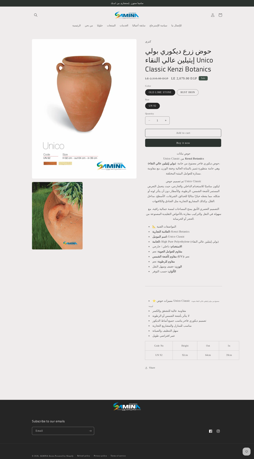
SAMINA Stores (47, 456)
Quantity (149, 113)
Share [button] (152, 367)
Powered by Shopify (64, 456)
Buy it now (183, 143)
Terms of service (118, 456)
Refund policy (83, 456)
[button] (36, 15)
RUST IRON (188, 92)
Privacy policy (100, 456)
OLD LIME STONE (160, 92)
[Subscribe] (90, 431)
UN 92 (152, 105)
